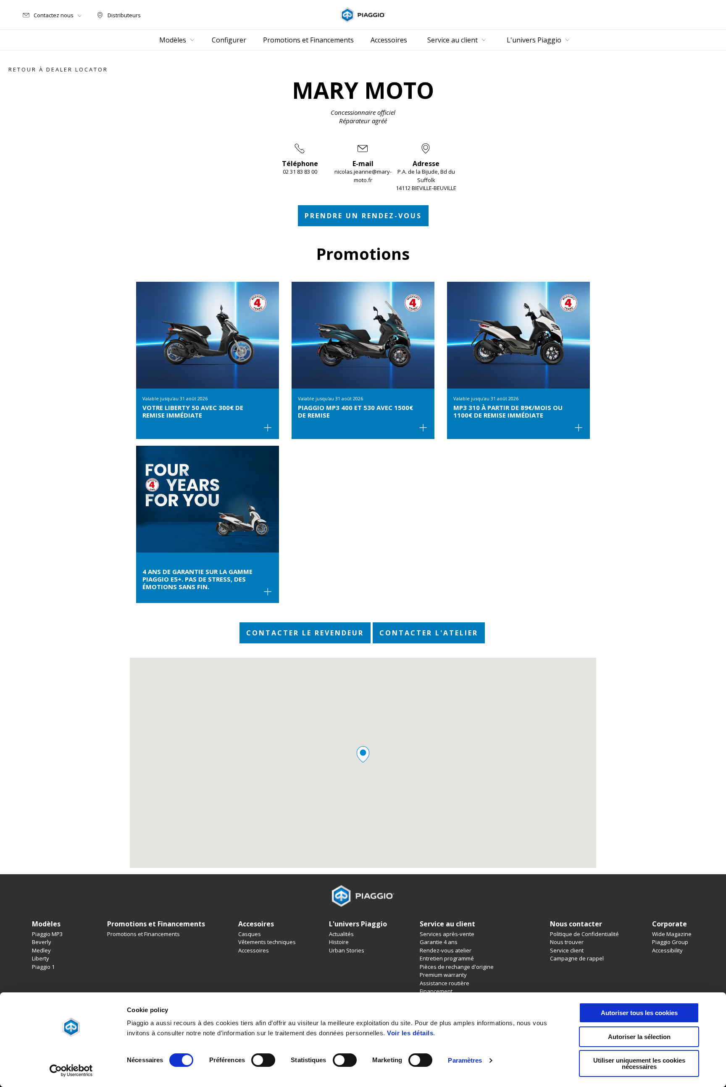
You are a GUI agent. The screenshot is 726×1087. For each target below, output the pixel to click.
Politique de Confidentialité (584, 934)
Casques (249, 934)
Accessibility (667, 950)
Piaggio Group (670, 942)
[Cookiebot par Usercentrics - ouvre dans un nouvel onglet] (71, 1070)
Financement (436, 991)
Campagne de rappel (577, 958)
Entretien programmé (447, 958)
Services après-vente (447, 934)
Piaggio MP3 (47, 934)
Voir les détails (410, 1033)
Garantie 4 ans (439, 942)
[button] (363, 754)
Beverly (41, 942)
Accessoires (253, 950)
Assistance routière (444, 983)
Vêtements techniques (267, 942)
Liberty (40, 958)
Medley (41, 950)
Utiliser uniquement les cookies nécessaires (639, 1063)
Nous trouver (567, 942)
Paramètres (465, 1060)
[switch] (263, 1060)
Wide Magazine (672, 934)
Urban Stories (346, 950)
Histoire (339, 942)
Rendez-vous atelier (445, 950)
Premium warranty (443, 975)
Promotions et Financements (143, 934)
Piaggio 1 (43, 967)
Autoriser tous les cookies (639, 1012)
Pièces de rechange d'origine (457, 967)
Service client (567, 950)
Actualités (341, 934)
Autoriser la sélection (639, 1036)
